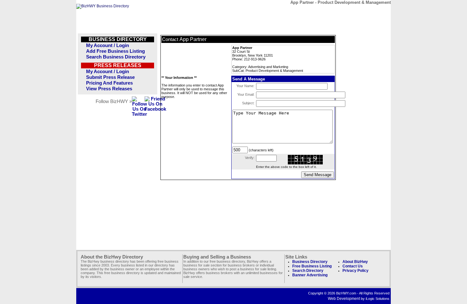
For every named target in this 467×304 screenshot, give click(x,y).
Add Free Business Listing (115, 51)
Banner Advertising (310, 275)
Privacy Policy (355, 270)
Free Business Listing (312, 266)
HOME (374, 12)
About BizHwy (355, 261)
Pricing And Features (109, 83)
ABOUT (345, 12)
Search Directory (307, 270)
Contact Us (352, 266)
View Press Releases (109, 88)
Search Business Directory (116, 56)
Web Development (344, 298)
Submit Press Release (110, 77)
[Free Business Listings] (102, 6)
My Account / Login (107, 45)
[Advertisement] (193, 59)
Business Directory (310, 261)
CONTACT (316, 12)
